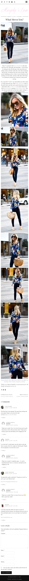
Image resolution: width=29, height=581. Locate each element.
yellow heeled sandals (20, 88)
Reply (3, 417)
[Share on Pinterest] (5, 390)
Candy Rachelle (9, 472)
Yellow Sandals (12, 381)
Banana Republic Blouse (6, 380)
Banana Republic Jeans (19, 380)
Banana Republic (17, 66)
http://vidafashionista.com (6, 517)
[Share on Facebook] (1, 390)
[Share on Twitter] (3, 390)
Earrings (23, 381)
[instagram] (4, 2)
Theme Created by (14, 579)
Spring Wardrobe (22, 395)
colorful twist (13, 86)
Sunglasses (18, 381)
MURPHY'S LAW (16, 576)
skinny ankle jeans (20, 83)
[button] (27, 2)
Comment (3, 533)
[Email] (12, 2)
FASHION (19, 16)
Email (2, 556)
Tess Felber (8, 406)
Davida (7, 504)
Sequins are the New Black (10, 414)
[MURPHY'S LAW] (14, 8)
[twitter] (1, 2)
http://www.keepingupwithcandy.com (9, 481)
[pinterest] (9, 2)
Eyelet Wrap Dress (7, 395)
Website (2, 562)
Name (2, 550)
